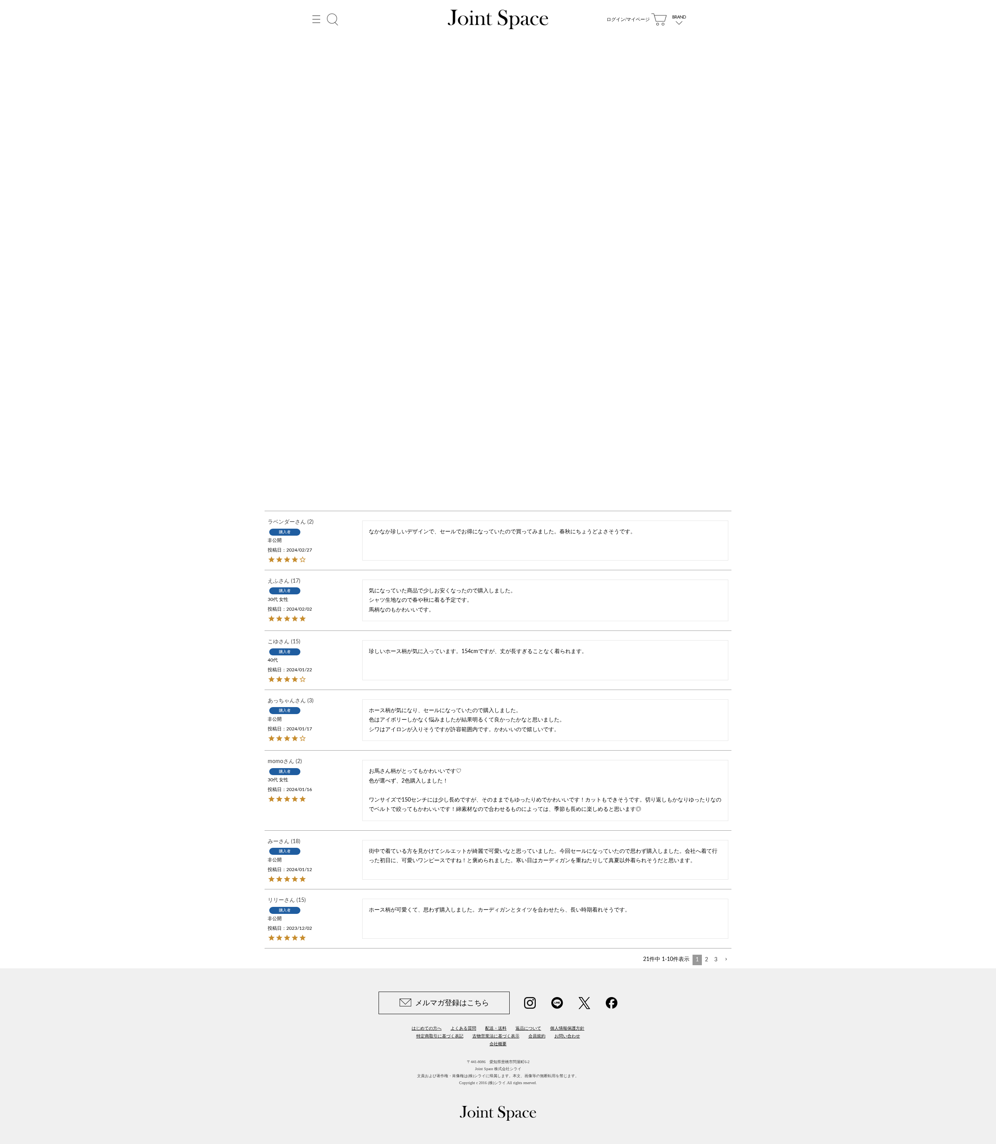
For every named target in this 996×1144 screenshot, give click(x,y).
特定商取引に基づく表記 (439, 1036)
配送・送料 (496, 1028)
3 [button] (715, 959)
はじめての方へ (427, 1028)
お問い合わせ (567, 1036)
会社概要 (498, 1043)
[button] (726, 959)
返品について (528, 1028)
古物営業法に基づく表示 (495, 1036)
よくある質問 (463, 1028)
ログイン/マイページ (628, 19)
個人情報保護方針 (567, 1028)
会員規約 (536, 1036)
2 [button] (706, 959)
